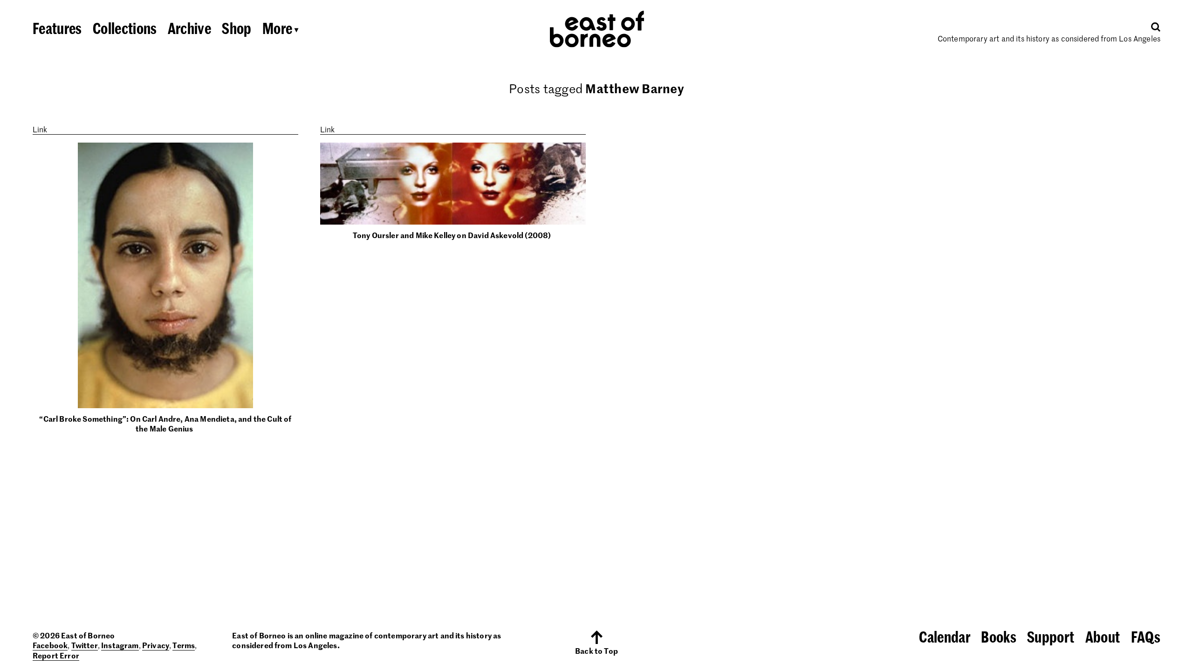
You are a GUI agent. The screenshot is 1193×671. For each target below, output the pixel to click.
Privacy (155, 645)
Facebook (50, 645)
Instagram (119, 645)
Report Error (56, 655)
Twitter (84, 645)
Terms (183, 645)
